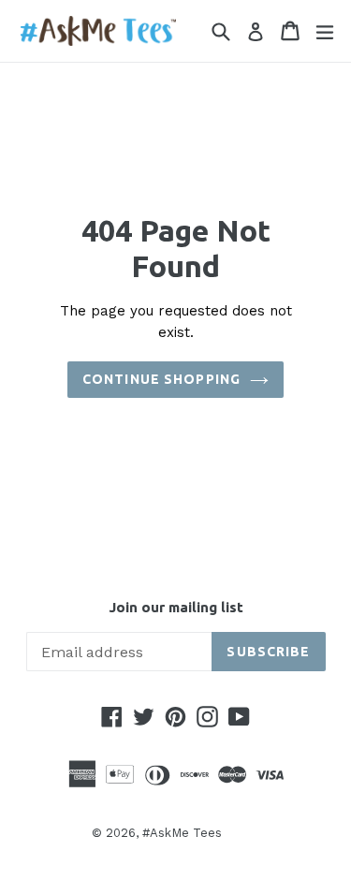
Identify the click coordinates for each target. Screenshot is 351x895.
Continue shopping (161, 379)
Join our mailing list (176, 607)
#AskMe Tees (182, 833)
